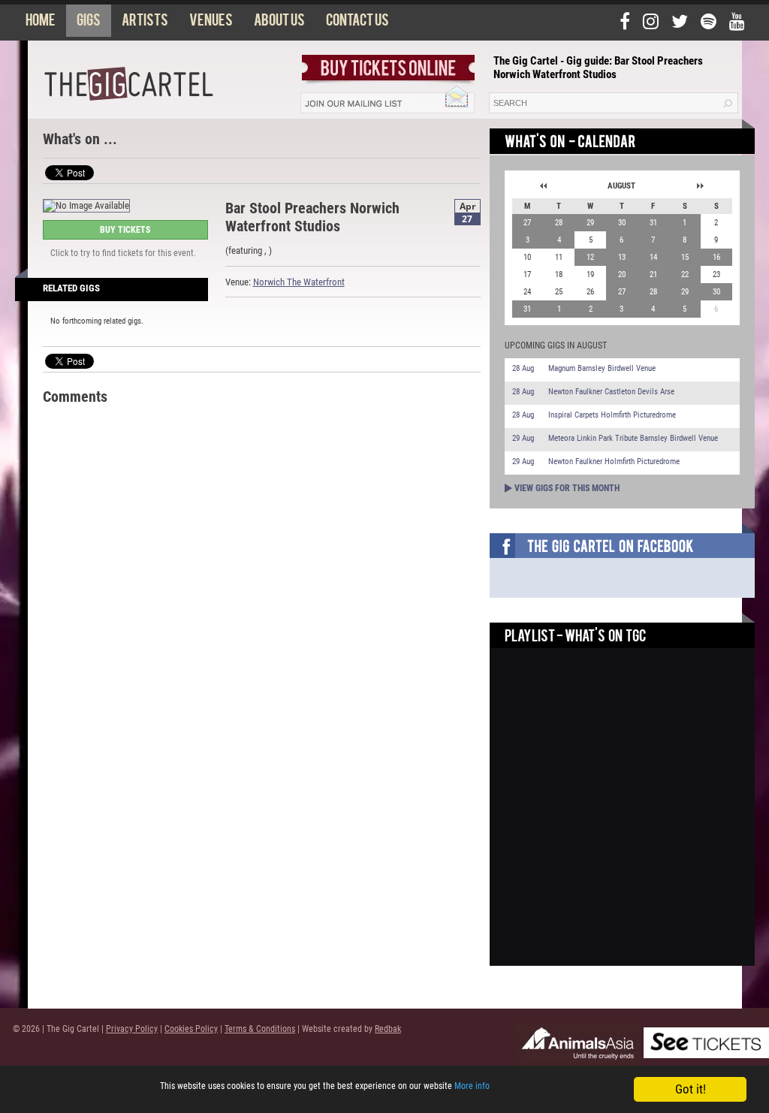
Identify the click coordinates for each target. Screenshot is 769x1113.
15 (685, 257)
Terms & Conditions (260, 1029)
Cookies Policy (191, 1029)
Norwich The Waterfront (299, 282)
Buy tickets (125, 230)
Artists (145, 23)
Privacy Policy (132, 1029)
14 (653, 257)
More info (472, 1086)
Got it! (690, 1088)
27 (527, 223)
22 (685, 274)
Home (41, 23)
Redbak (388, 1029)
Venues (211, 23)
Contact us (357, 23)
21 (653, 274)
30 (622, 223)
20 (622, 274)
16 (716, 257)
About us (279, 23)
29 (590, 223)
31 (653, 223)
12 (590, 257)
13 (622, 257)
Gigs (89, 23)
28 (558, 223)
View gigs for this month (567, 488)
